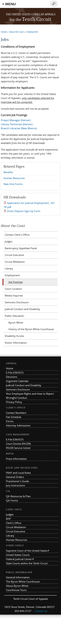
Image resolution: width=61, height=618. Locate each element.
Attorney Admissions (18, 425)
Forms (9, 421)
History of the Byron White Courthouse (31, 329)
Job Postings (15, 282)
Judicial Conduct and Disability (22, 309)
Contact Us (41, 611)
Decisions (11, 376)
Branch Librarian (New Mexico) (19, 128)
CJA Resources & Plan (18, 496)
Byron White (15, 322)
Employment (32, 31)
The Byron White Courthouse (23, 581)
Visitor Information (16, 342)
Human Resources (14, 178)
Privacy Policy (14, 402)
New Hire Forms (13, 184)
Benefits (8, 172)
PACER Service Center (18, 448)
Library (9, 268)
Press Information (16, 458)
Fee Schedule (13, 417)
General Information (18, 577)
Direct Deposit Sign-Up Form (23, 211)
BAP (8, 518)
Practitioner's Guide (17, 481)
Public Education (14, 315)
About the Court (16, 31)
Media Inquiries (14, 295)
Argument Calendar (17, 381)
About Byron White (17, 585)
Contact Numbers (16, 412)
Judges (8, 241)
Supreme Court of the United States (27, 550)
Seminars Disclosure (16, 302)
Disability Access (14, 336)
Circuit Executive (14, 255)
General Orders (15, 477)
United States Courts (18, 555)
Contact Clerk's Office (17, 234)
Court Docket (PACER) (18, 443)
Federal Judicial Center (20, 559)
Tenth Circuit (30, 19)
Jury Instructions (15, 485)
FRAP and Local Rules (18, 472)
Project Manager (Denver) (15, 120)
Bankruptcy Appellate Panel (21, 248)
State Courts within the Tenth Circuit (27, 563)
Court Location (13, 288)
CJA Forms (12, 500)
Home (4, 31)
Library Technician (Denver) (17, 124)
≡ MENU (9, 4)
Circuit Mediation (15, 261)
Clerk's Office (13, 523)
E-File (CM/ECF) (14, 372)
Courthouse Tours (16, 590)
